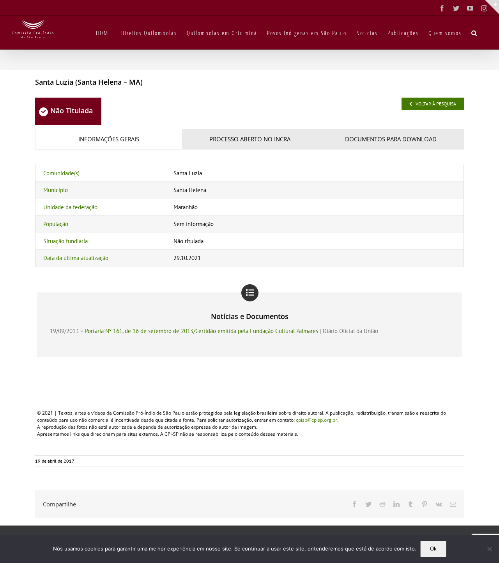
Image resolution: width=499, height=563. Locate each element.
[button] (474, 32)
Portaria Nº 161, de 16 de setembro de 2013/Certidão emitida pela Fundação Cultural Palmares (201, 331)
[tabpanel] (249, 216)
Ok (433, 549)
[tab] (108, 139)
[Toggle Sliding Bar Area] (492, 7)
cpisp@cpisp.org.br (316, 420)
